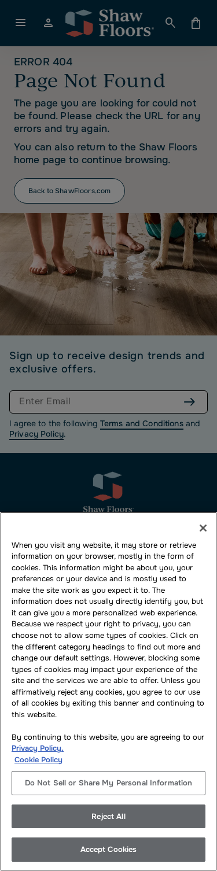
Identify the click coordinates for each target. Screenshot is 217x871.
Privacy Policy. (38, 748)
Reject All (108, 816)
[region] (108, 691)
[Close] (203, 528)
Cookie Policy (38, 760)
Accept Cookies (108, 849)
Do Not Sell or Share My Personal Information (109, 783)
